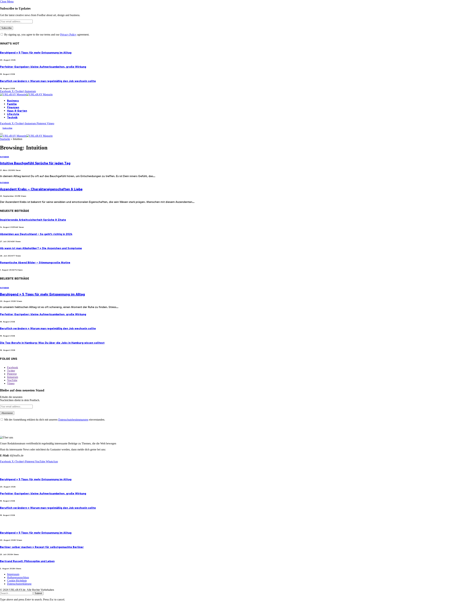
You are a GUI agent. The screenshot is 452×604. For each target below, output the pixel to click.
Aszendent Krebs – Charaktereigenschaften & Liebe (41, 189)
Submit (38, 593)
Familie (12, 104)
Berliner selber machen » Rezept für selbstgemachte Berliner (42, 547)
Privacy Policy (68, 34)
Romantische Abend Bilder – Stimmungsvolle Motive (35, 262)
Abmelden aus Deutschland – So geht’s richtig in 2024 (36, 234)
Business (13, 100)
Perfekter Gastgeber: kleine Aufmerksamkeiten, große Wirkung (43, 66)
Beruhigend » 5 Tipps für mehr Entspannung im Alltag (36, 52)
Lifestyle (13, 114)
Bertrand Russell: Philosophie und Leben (27, 561)
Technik (12, 117)
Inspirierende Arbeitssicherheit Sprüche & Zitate (33, 219)
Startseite (5, 138)
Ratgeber (4, 157)
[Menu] (1, 133)
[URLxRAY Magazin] (26, 94)
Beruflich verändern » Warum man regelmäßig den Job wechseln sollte (48, 81)
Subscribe (7, 128)
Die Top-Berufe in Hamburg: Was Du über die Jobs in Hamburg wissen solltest (52, 342)
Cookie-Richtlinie (17, 580)
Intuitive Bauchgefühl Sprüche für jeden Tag (35, 163)
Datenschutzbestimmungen (73, 419)
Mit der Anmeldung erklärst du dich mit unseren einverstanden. (54, 419)
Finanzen (13, 107)
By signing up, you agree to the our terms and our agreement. (46, 34)
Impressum (13, 574)
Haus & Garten (17, 110)
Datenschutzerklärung (19, 583)
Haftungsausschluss (18, 577)
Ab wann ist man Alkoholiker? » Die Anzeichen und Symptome (41, 248)
